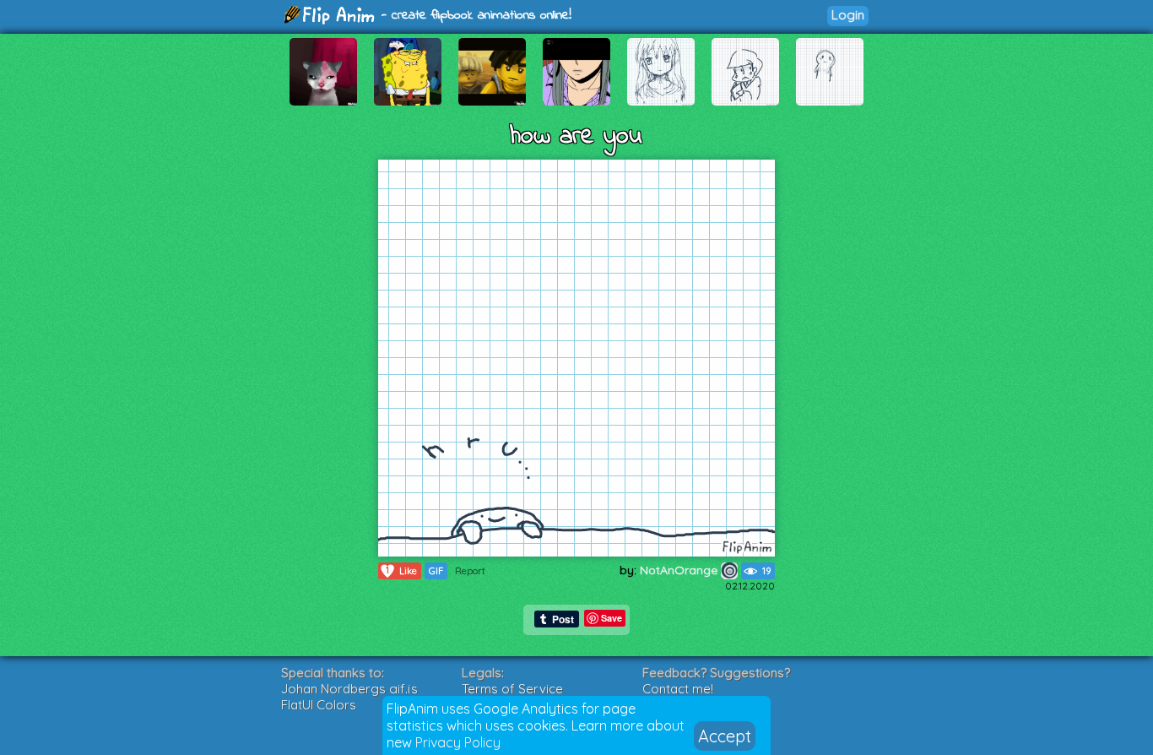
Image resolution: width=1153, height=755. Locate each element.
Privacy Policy (458, 742)
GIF (436, 571)
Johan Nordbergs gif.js (349, 689)
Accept (724, 736)
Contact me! (677, 689)
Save (611, 617)
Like (401, 570)
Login (847, 15)
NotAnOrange (680, 570)
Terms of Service (512, 689)
